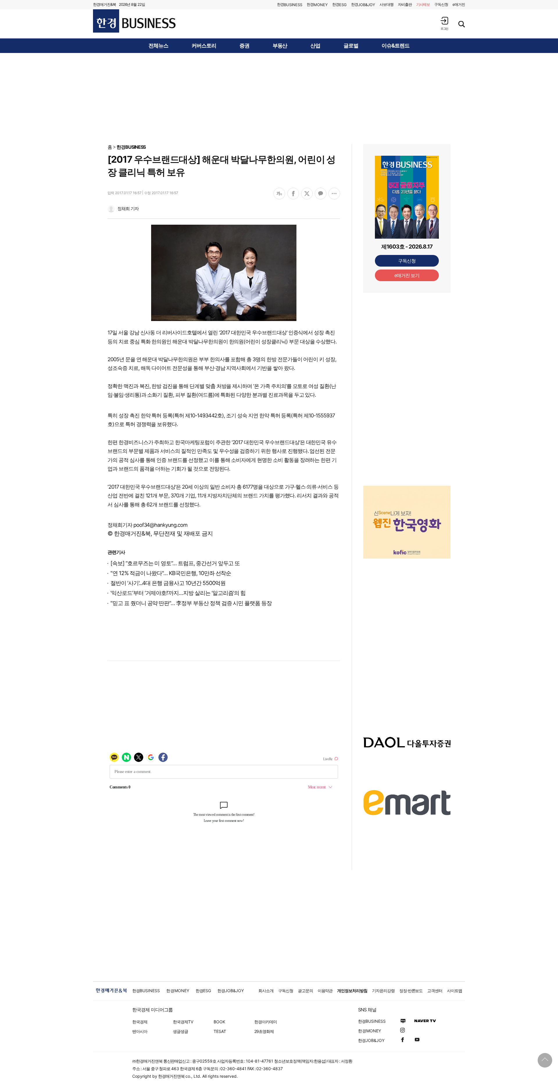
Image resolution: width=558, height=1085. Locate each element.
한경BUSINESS (131, 147)
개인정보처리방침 (352, 990)
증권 (244, 46)
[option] (406, 509)
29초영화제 (264, 1031)
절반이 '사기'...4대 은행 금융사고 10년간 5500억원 (168, 583)
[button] (444, 23)
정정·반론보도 (411, 990)
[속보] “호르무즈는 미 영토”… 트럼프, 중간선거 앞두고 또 (175, 563)
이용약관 (325, 990)
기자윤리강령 (383, 990)
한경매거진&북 (104, 4)
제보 (423, 4)
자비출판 (405, 4)
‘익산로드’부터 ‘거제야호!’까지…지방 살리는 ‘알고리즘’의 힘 (178, 593)
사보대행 (387, 4)
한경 (289, 4)
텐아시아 (139, 1031)
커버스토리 (204, 46)
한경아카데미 (265, 1021)
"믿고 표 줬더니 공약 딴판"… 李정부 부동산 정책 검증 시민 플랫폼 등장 (191, 603)
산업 (315, 46)
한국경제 (139, 1021)
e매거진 (459, 4)
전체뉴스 (158, 46)
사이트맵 (454, 990)
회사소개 (265, 990)
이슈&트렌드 (395, 46)
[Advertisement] (279, 98)
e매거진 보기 (407, 275)
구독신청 (441, 4)
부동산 (280, 46)
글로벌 (351, 46)
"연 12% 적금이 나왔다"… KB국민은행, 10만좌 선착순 (170, 573)
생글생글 (180, 1031)
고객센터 (434, 990)
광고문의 (305, 990)
